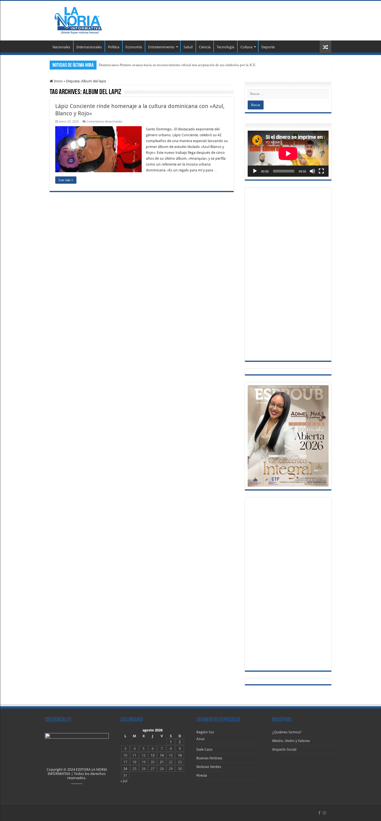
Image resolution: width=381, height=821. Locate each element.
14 (162, 755)
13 (153, 755)
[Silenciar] (312, 171)
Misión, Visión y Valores (291, 741)
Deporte (268, 47)
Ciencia (205, 47)
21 (162, 762)
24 (125, 769)
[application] (288, 154)
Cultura (246, 47)
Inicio (58, 81)
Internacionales (89, 47)
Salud (188, 47)
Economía (134, 47)
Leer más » (66, 180)
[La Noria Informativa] (78, 19)
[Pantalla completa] (321, 171)
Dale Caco (204, 749)
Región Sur (205, 732)
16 (180, 755)
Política (113, 47)
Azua (200, 739)
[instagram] (324, 813)
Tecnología (225, 47)
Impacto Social (284, 749)
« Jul (123, 781)
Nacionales (61, 47)
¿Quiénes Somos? (287, 732)
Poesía (201, 775)
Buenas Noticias (209, 758)
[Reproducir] (255, 171)
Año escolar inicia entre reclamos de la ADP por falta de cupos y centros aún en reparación (166, 65)
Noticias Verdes (208, 767)
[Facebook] (319, 813)
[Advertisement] (225, 19)
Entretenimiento (161, 47)
